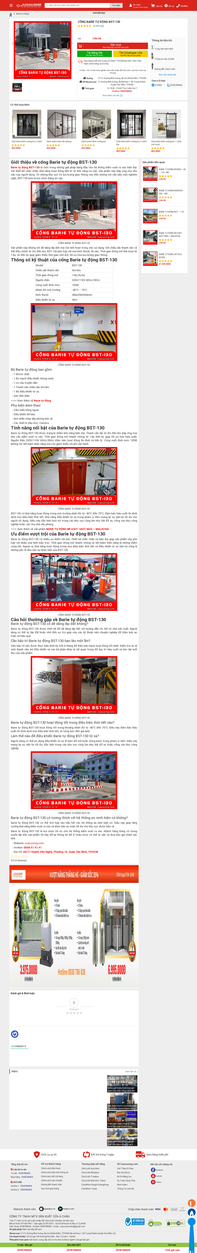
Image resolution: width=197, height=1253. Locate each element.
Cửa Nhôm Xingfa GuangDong (95, 1185)
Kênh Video (122, 1185)
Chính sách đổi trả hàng (52, 1176)
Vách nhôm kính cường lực (93, 141)
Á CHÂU (158, 85)
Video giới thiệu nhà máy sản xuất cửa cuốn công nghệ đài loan (121, 1091)
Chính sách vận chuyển (51, 1180)
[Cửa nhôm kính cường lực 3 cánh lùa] (131, 124)
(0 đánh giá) (98, 26)
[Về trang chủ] (10, 14)
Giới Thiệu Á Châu (125, 1168)
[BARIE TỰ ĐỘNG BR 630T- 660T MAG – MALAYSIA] (150, 237)
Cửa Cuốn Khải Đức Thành (93, 1180)
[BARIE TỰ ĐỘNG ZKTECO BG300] (150, 258)
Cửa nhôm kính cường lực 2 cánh (27, 141)
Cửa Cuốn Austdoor (90, 1168)
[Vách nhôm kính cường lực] (96, 124)
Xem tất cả (130, 1071)
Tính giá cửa (172, 1250)
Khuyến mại (99, 13)
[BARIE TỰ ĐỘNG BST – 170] (150, 216)
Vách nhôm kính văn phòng (59, 141)
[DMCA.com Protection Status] (175, 1226)
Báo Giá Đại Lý (123, 1172)
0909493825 (26, 1190)
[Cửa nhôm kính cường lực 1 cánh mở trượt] (166, 124)
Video (14, 1071)
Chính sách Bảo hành (50, 1168)
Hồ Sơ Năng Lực (124, 1176)
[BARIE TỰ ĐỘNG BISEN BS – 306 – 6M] (150, 195)
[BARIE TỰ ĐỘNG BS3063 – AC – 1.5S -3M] (150, 173)
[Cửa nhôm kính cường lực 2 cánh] (26, 124)
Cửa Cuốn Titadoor (90, 1176)
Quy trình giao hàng (50, 1188)
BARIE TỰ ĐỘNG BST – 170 (171, 212)
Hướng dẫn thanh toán (51, 1184)
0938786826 (176, 85)
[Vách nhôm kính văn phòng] (61, 124)
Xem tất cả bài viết (167, 75)
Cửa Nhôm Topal (89, 1189)
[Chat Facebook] (153, 85)
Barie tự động (22, 14)
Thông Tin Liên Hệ (125, 1189)
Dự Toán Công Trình (126, 1180)
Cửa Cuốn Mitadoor (90, 1172)
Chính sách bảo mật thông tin (54, 1172)
